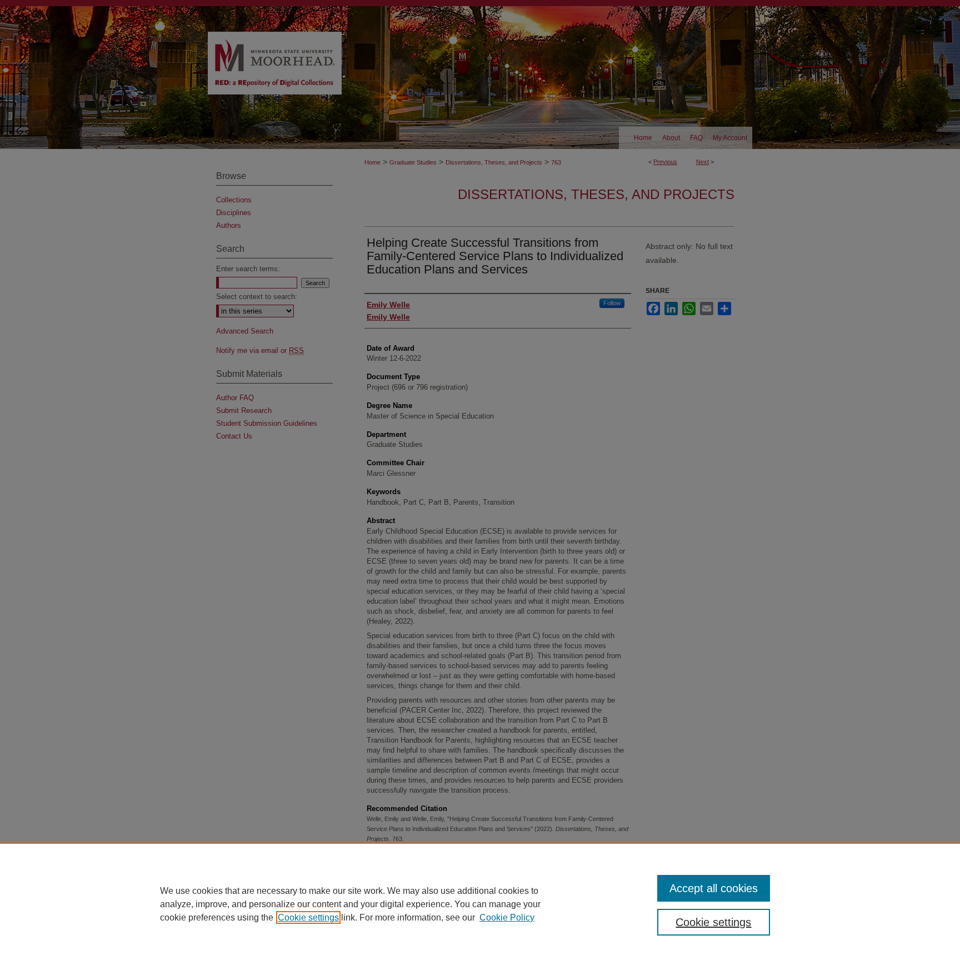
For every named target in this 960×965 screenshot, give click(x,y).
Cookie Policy (506, 917)
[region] (480, 904)
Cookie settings (308, 917)
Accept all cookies (713, 888)
